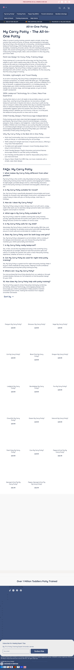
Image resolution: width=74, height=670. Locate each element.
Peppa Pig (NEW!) (33, 14)
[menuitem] (9, 14)
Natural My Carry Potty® (60, 418)
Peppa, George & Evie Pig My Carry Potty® (36, 483)
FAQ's (5, 601)
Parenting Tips (9, 608)
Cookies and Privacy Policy (39, 661)
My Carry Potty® (9, 14)
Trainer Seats (8, 631)
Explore (4, 606)
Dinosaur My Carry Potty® (36, 324)
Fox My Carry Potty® (60, 386)
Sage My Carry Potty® (60, 324)
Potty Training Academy (12, 603)
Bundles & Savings (61, 14)
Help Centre (34, 18)
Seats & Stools (8, 18)
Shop (3, 617)
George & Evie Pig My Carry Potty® (13, 483)
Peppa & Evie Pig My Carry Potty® (60, 451)
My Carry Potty (9, 622)
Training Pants (21, 14)
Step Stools (8, 633)
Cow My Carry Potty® (37, 450)
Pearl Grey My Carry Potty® (13, 451)
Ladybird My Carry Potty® (13, 387)
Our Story (7, 610)
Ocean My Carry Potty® (36, 418)
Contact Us (13, 599)
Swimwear (7, 635)
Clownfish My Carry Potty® (13, 419)
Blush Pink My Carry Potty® (36, 355)
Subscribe (39, 651)
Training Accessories (22, 18)
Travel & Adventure (47, 14)
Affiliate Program (10, 613)
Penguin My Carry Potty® (13, 324)
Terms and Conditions (23, 661)
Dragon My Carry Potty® (60, 354)
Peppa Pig (7, 624)
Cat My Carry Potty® (13, 354)
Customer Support (15, 595)
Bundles (6, 619)
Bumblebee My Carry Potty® (37, 387)
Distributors (8, 615)
